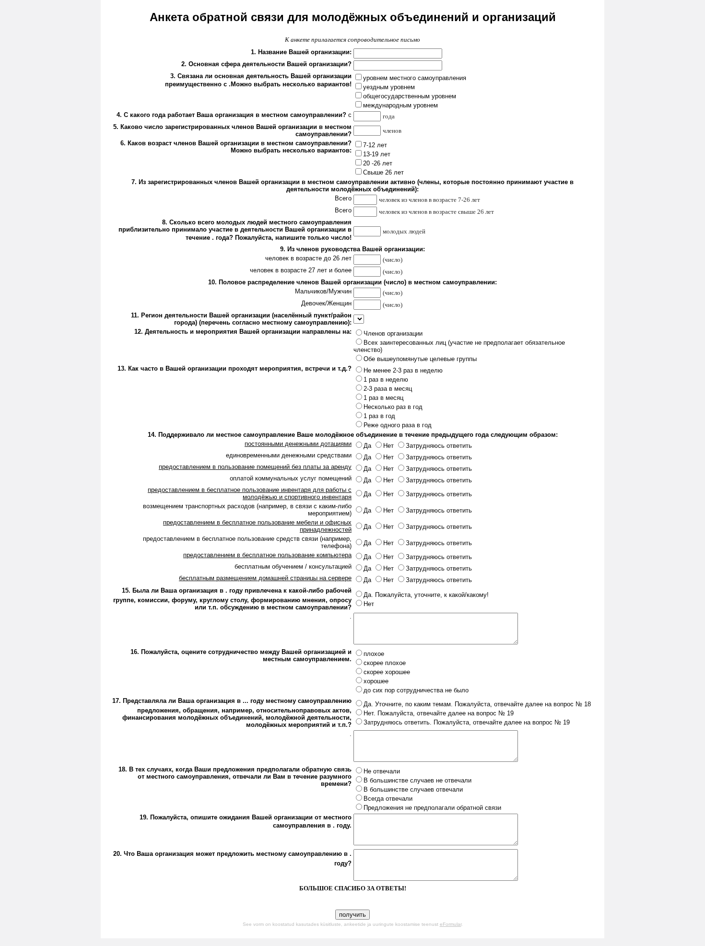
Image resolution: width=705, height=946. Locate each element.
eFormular (450, 924)
